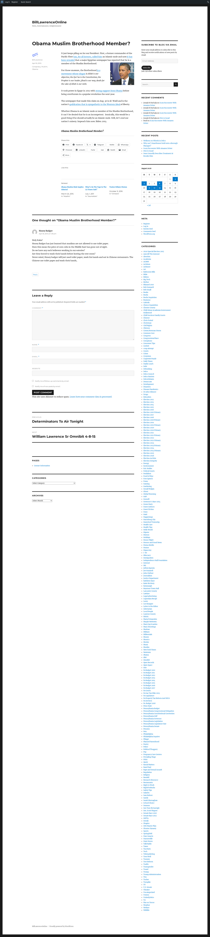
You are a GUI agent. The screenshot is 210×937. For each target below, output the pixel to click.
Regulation (147, 772)
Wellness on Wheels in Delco (154, 141)
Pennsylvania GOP (150, 716)
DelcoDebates (148, 379)
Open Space (147, 665)
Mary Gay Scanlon (150, 624)
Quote (145, 762)
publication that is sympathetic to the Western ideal (95, 104)
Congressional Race (151, 338)
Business (146, 300)
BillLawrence (37, 60)
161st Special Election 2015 (153, 251)
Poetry (145, 744)
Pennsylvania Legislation (153, 721)
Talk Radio (147, 844)
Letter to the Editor (150, 606)
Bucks (145, 295)
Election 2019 (148, 423)
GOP (145, 497)
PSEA (145, 760)
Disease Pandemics (150, 389)
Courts (146, 351)
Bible (145, 274)
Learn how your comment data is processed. (91, 396)
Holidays (146, 537)
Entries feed (148, 229)
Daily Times (148, 361)
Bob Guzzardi (148, 287)
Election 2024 (148, 448)
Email (35, 357)
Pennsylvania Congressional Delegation (158, 711)
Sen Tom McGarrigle (151, 808)
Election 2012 (148, 400)
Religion (146, 775)
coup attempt (148, 348)
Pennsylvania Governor (152, 719)
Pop (144, 752)
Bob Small (147, 290)
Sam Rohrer (148, 795)
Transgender (148, 867)
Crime (145, 354)
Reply (35, 274)
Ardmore (146, 267)
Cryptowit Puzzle (149, 359)
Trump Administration (152, 874)
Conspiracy (36, 67)
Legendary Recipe (150, 599)
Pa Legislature (148, 696)
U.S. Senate (147, 887)
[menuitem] (2, 2)
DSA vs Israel (165, 118)
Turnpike (147, 882)
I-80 (145, 553)
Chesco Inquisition (150, 305)
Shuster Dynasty (149, 828)
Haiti (145, 514)
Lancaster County (150, 591)
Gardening (147, 486)
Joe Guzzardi (148, 571)
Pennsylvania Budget (151, 708)
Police (145, 747)
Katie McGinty (148, 583)
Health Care (147, 525)
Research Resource (150, 780)
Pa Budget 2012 (149, 675)
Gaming (146, 484)
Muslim (44, 67)
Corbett (146, 346)
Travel (145, 869)
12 (154, 188)
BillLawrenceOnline (49, 22)
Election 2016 (148, 410)
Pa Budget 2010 (149, 670)
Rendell (146, 777)
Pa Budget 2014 (149, 680)
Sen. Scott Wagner (150, 811)
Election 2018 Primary (151, 420)
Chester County (149, 308)
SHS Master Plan (149, 826)
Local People (148, 611)
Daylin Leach (148, 364)
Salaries (146, 793)
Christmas (147, 323)
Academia (147, 259)
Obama (35, 69)
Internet (146, 563)
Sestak (146, 821)
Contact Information (42, 466)
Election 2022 (148, 438)
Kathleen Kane (149, 581)
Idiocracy (147, 555)
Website (36, 368)
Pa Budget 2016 (149, 685)
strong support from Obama (109, 90)
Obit (145, 657)
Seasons (146, 805)
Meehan (146, 629)
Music (145, 645)
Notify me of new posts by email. (48, 386)
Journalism (147, 576)
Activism (146, 264)
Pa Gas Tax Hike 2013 (151, 693)
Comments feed (149, 231)
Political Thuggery (150, 749)
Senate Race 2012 (150, 816)
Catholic (146, 303)
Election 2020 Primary (152, 430)
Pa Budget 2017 (149, 688)
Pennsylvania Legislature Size (154, 724)
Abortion (146, 257)
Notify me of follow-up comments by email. (52, 381)
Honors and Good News (152, 543)
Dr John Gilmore (149, 392)
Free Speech (148, 479)
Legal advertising (150, 596)
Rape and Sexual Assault (152, 770)
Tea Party (147, 849)
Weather (146, 905)
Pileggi (146, 739)
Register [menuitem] (15, 2)
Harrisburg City (149, 520)
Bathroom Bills (149, 272)
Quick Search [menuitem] (25, 2)
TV (144, 885)
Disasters (147, 387)
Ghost (145, 491)
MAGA (145, 617)
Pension (146, 729)
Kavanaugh (147, 586)
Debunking (147, 369)
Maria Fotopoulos (150, 619)
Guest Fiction (148, 509)
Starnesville (148, 839)
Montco (146, 640)
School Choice (148, 803)
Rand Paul (147, 767)
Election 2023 (148, 443)
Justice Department (150, 578)
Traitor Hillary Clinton (118, 187)
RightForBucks (149, 788)
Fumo (145, 481)
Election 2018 (148, 417)
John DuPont (148, 573)
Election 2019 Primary (151, 425)
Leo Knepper (148, 604)
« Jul (149, 205)
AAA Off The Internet (151, 254)
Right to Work (148, 785)
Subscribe (146, 68)
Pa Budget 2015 (149, 683)
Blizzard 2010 (148, 285)
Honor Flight (148, 540)
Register (146, 224)
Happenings (148, 517)
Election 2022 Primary (152, 440)
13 (159, 188)
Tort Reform (148, 862)
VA (144, 900)
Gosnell (146, 499)
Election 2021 (148, 433)
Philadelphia (148, 734)
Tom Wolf (147, 857)
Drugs (145, 394)
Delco (145, 371)
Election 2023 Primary (151, 445)
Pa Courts (147, 691)
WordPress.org (149, 234)
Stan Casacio (148, 836)
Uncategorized (149, 892)
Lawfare (146, 594)
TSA (145, 877)
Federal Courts (149, 471)
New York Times (149, 650)
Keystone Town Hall (151, 588)
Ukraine (146, 890)
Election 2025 (148, 453)
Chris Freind (148, 320)
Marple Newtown (150, 622)
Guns (145, 512)
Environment (148, 466)
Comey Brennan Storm (152, 331)
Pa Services (147, 701)
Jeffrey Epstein (149, 568)
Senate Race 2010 (150, 813)
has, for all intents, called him (87, 56)
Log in (145, 226)
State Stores (148, 841)
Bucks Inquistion (150, 297)
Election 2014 (148, 405)
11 (149, 188)
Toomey (146, 859)
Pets (145, 731)
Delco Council (148, 374)
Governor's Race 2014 (151, 502)
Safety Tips (147, 790)
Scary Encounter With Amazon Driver (157, 148)
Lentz (145, 601)
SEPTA (146, 818)
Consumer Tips (149, 343)
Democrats (147, 382)
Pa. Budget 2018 (149, 703)
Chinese (146, 318)
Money (146, 637)
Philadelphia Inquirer (151, 737)
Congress (147, 336)
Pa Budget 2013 (149, 678)
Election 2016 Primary (151, 412)
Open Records (148, 663)
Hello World (148, 530)
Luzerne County (149, 614)
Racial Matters (148, 765)
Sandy (145, 798)
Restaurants (148, 783)
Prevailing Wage (149, 757)
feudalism (147, 474)
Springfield (147, 834)
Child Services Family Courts (154, 315)
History (146, 535)
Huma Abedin (148, 545)
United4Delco (148, 897)
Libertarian (147, 609)
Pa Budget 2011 (149, 673)
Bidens (146, 277)
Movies (146, 642)
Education (147, 397)
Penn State (147, 706)
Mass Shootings (149, 627)
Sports (146, 831)
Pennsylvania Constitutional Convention (159, 714)
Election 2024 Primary (152, 451)
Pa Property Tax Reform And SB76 (156, 698)
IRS (144, 565)
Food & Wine (148, 476)
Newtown (147, 652)
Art (144, 269)
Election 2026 (148, 456)
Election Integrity (150, 461)
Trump (146, 872)
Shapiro (146, 823)
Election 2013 (148, 402)
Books (145, 292)
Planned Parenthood (151, 742)
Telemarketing (149, 854)
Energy (146, 463)
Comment (37, 308)
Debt (145, 366)
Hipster (146, 532)
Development (148, 384)
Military (146, 632)
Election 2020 (148, 428)
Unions (146, 895)
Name (35, 345)
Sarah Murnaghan (150, 800)
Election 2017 (148, 415)
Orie (145, 668)
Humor (146, 548)
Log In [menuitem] (7, 2)
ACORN (146, 262)
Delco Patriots (148, 377)
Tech (145, 851)
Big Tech (146, 280)
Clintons (146, 328)
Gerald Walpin (148, 489)
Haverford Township (151, 522)
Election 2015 (148, 407)
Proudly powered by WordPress (61, 926)
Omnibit (146, 660)
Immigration (148, 558)
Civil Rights (147, 325)
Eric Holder (147, 468)
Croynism (147, 356)
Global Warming (149, 494)
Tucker (146, 880)
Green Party (148, 504)
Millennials (147, 634)
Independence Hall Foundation (155, 560)
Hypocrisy (147, 550)
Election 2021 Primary (151, 435)
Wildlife (146, 910)
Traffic (146, 864)
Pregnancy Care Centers (152, 754)
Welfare (146, 908)
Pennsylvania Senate (151, 726)
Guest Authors (149, 507)
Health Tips (147, 527)
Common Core (148, 333)
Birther (146, 282)
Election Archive (149, 458)
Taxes (145, 846)
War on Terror (148, 902)
